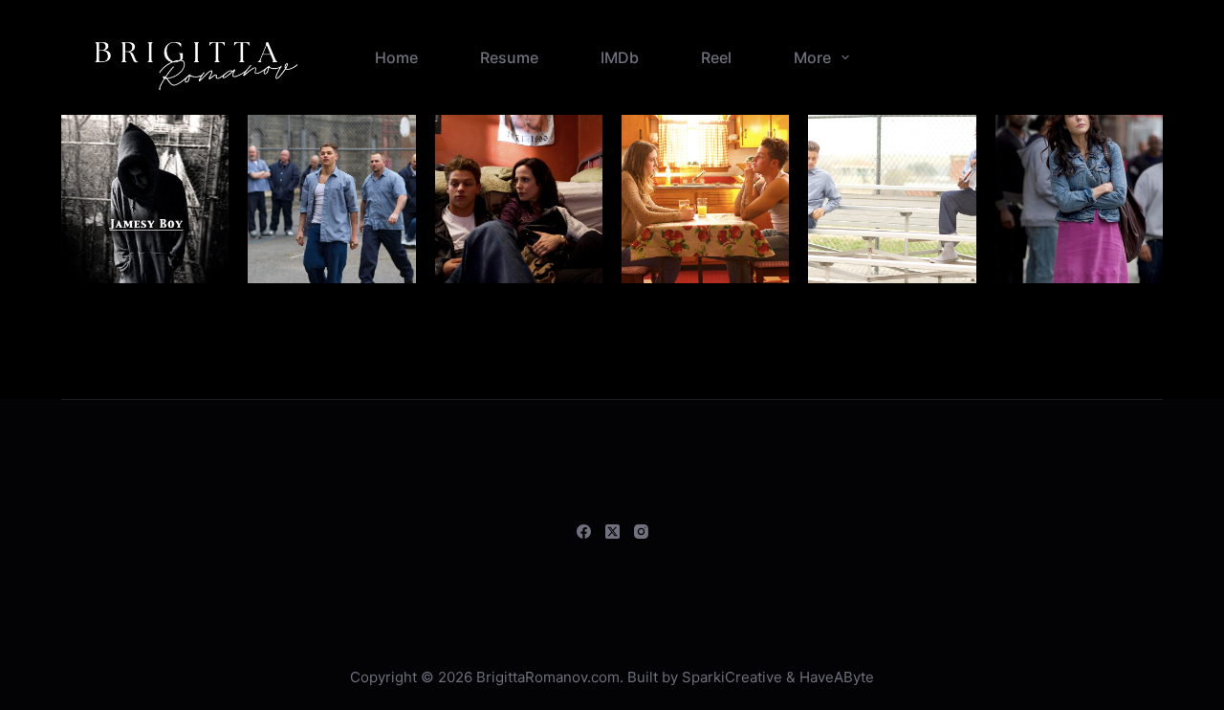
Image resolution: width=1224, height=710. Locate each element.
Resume (509, 57)
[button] (145, 199)
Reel (716, 57)
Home (396, 57)
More (812, 57)
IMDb (620, 57)
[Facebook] (584, 531)
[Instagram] (641, 531)
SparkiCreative (732, 677)
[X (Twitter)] (612, 531)
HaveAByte (836, 677)
